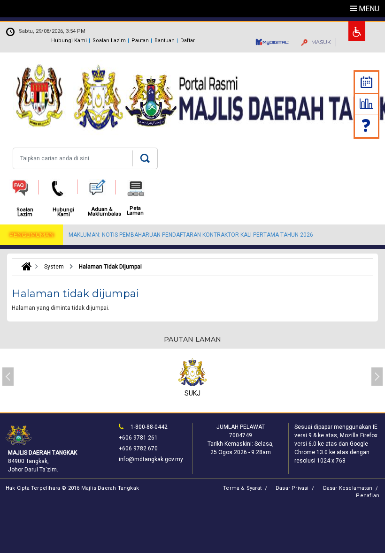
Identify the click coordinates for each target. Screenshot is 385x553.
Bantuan (164, 40)
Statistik (366, 103)
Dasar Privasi (292, 488)
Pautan (140, 40)
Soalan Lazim (109, 40)
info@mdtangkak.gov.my (151, 459)
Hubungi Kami (69, 40)
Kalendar (366, 82)
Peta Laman (135, 211)
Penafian (367, 496)
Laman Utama (24, 266)
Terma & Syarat (242, 488)
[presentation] (8, 376)
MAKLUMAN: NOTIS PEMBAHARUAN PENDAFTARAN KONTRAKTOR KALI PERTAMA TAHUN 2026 (191, 235)
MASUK (320, 42)
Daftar (187, 40)
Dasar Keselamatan (347, 488)
